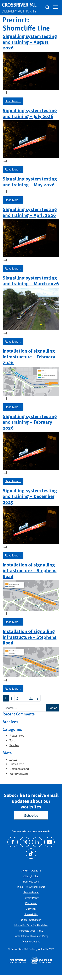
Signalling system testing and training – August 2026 (30, 41)
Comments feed (19, 769)
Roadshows (16, 735)
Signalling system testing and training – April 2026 (30, 212)
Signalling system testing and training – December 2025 (30, 496)
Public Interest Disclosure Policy (31, 936)
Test (11, 740)
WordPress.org (18, 774)
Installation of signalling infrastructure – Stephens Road (29, 570)
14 (31, 698)
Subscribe (31, 815)
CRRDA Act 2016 (31, 870)
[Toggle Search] (47, 8)
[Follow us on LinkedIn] (37, 842)
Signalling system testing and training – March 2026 (31, 280)
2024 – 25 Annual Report (31, 887)
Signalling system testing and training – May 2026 (30, 181)
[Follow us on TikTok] (31, 853)
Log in (13, 759)
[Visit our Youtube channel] (49, 842)
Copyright (31, 908)
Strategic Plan (31, 876)
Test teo (14, 745)
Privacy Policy (31, 898)
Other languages (31, 941)
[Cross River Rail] (19, 7)
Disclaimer (31, 903)
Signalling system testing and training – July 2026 (30, 113)
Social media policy (31, 919)
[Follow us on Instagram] (25, 842)
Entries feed (16, 764)
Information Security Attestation (31, 925)
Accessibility (31, 914)
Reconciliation (31, 892)
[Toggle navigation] (55, 7)
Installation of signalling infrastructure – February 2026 (29, 356)
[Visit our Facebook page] (12, 842)
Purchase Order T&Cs (31, 930)
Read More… (13, 101)
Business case (31, 881)
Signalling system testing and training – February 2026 (30, 421)
